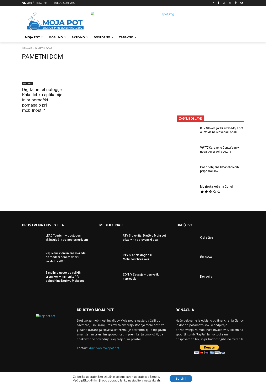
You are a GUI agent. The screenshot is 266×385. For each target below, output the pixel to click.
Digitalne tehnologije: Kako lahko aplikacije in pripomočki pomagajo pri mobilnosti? (42, 100)
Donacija (206, 276)
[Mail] (230, 3)
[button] (213, 3)
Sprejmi (181, 378)
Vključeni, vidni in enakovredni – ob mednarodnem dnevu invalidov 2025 (67, 257)
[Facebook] (218, 3)
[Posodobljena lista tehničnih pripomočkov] (187, 173)
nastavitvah (152, 380)
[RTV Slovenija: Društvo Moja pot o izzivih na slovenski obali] (187, 134)
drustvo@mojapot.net (104, 348)
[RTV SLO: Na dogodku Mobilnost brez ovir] (109, 258)
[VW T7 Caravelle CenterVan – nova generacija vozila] (187, 154)
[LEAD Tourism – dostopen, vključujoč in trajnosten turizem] (32, 239)
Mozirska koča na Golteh (217, 186)
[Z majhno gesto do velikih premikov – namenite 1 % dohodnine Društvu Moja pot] (32, 278)
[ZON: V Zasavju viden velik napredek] (109, 278)
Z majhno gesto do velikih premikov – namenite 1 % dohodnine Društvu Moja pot (65, 276)
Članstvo (206, 257)
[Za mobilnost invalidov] (55, 21)
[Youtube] (241, 3)
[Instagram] (224, 3)
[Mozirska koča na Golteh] (187, 193)
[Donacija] (187, 278)
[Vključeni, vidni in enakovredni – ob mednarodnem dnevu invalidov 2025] (32, 258)
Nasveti (27, 83)
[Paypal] (235, 3)
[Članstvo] (187, 258)
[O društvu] (187, 239)
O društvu (206, 237)
